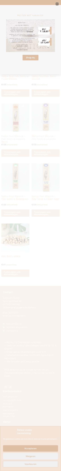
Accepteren (30, 448)
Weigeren (30, 456)
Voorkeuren (30, 464)
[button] (57, 4)
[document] (30, 235)
